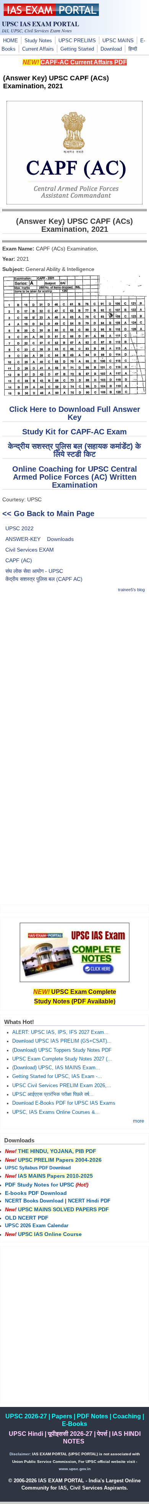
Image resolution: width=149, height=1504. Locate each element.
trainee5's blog (131, 589)
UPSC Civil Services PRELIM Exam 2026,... (61, 1085)
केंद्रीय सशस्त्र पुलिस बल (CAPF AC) (44, 579)
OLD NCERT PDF (27, 1218)
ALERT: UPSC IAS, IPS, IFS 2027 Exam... (60, 1032)
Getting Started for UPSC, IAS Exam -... (57, 1076)
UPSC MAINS (118, 40)
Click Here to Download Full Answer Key (74, 413)
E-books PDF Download (36, 1193)
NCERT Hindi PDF (89, 1201)
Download (111, 49)
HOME (10, 40)
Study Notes (38, 40)
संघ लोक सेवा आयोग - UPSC (34, 571)
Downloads (60, 539)
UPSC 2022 (19, 528)
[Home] (51, 14)
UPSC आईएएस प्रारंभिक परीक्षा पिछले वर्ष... (53, 1094)
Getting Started (77, 49)
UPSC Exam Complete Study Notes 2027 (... (62, 1059)
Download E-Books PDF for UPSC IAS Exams (63, 1103)
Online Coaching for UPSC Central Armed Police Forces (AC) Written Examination (74, 477)
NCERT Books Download (34, 1201)
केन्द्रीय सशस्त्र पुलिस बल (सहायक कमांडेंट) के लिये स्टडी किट (74, 450)
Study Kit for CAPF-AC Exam (74, 431)
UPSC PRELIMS (77, 40)
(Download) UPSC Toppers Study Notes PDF (62, 1050)
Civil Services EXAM (29, 550)
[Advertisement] (74, 674)
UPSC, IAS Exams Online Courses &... (56, 1112)
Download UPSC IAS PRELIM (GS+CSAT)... (62, 1041)
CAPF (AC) (18, 560)
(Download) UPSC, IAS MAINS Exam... (56, 1067)
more (138, 1121)
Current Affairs (38, 49)
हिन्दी (132, 49)
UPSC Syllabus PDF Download (38, 1168)
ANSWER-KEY (22, 539)
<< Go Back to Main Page (48, 513)
